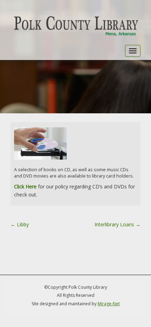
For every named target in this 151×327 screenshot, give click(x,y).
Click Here (25, 186)
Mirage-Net (109, 304)
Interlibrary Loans (117, 224)
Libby (20, 224)
